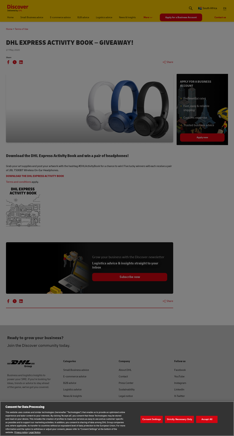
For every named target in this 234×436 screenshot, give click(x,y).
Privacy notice (21, 432)
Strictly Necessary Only (179, 419)
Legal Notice (35, 432)
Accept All (206, 419)
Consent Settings (151, 419)
